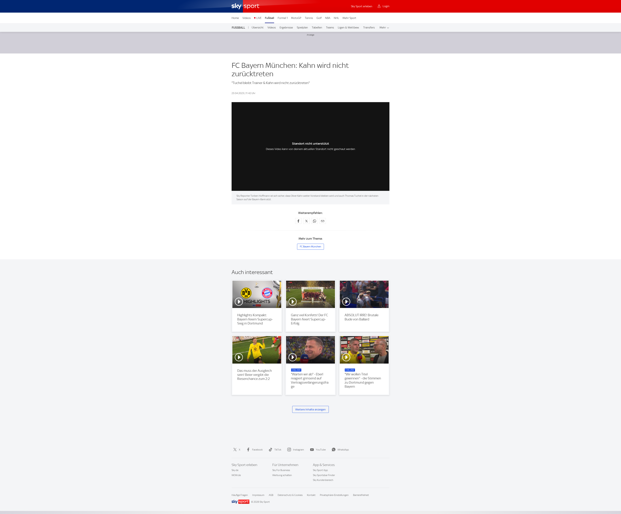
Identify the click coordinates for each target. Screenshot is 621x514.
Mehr (383, 27)
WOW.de (236, 475)
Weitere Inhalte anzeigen (310, 409)
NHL (336, 18)
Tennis (309, 18)
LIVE (258, 18)
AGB (271, 495)
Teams (330, 27)
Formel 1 (283, 18)
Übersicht (258, 27)
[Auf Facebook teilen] (298, 221)
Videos (246, 18)
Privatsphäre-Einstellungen (334, 495)
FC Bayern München (310, 246)
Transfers (369, 27)
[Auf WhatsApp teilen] (314, 221)
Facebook (257, 449)
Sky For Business (281, 470)
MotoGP (296, 18)
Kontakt (311, 495)
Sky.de (235, 470)
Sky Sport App (320, 470)
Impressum (258, 495)
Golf (319, 18)
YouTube (321, 449)
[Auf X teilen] (306, 221)
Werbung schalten (282, 475)
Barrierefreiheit (361, 495)
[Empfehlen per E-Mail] (322, 221)
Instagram (298, 449)
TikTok (277, 449)
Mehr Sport (349, 18)
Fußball (269, 18)
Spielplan (302, 27)
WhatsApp (343, 449)
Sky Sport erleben (361, 6)
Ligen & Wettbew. (348, 27)
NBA (327, 18)
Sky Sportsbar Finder (324, 475)
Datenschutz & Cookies (290, 495)
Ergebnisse (286, 27)
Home (235, 18)
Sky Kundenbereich (323, 480)
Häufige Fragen (240, 495)
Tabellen (317, 27)
